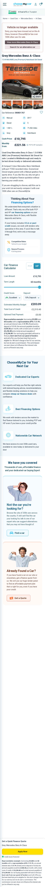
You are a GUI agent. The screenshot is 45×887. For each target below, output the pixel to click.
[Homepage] (22, 4)
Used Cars (14, 19)
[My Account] (35, 4)
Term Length (9, 282)
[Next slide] (41, 105)
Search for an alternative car (22, 47)
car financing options (20, 212)
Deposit (27, 293)
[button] (7, 105)
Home (5, 19)
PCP (30, 266)
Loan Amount (9, 276)
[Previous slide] (4, 105)
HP (37, 266)
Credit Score (9, 293)
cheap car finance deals (21, 394)
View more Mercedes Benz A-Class (22, 42)
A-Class (39, 19)
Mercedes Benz (27, 19)
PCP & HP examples (35, 145)
